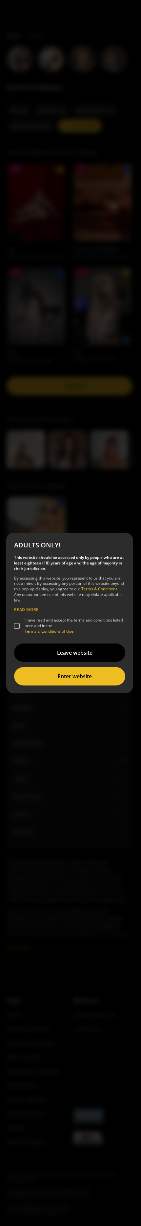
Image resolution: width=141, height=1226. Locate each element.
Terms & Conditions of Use (49, 631)
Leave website (74, 652)
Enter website (75, 676)
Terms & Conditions (99, 589)
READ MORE (26, 609)
